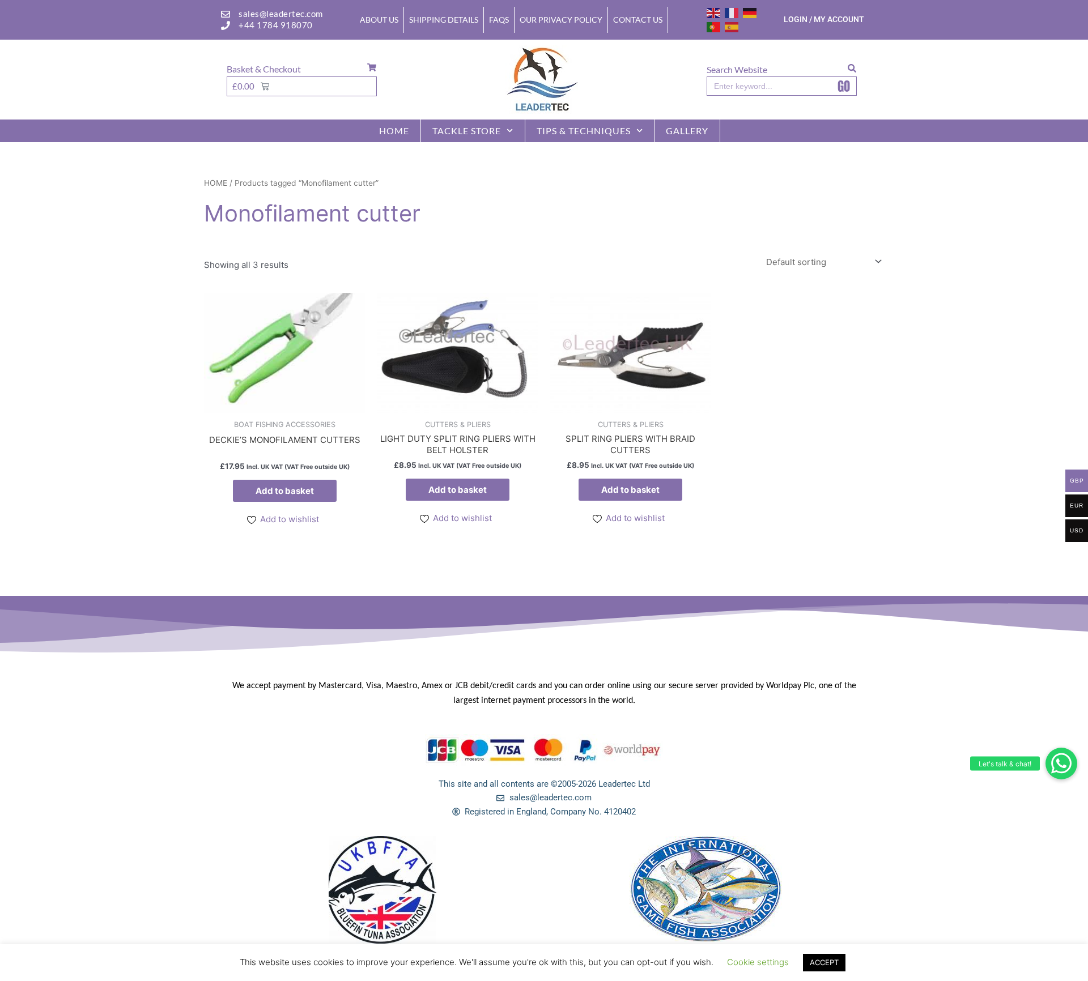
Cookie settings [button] (758, 962)
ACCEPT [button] (824, 962)
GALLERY (687, 130)
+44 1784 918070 (276, 25)
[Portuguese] (714, 26)
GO (844, 86)
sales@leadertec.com (281, 13)
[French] (732, 12)
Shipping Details (443, 19)
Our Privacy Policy (561, 19)
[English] (714, 12)
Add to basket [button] (285, 490)
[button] (1061, 763)
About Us (379, 19)
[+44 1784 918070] (225, 25)
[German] (750, 12)
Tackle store (466, 130)
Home (394, 130)
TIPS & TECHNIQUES (584, 130)
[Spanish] (732, 26)
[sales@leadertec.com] (225, 14)
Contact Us (637, 19)
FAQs (499, 19)
